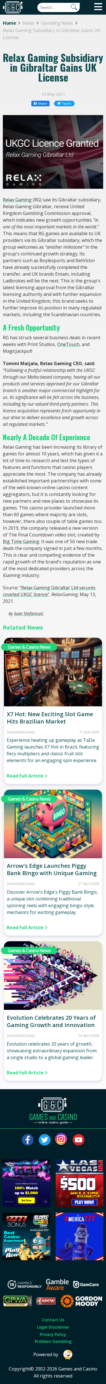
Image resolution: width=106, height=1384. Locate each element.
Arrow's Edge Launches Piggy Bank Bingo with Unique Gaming (52, 869)
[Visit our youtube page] (78, 1139)
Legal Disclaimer (53, 1327)
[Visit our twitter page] (44, 1139)
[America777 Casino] (79, 1258)
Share (42, 103)
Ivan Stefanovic (29, 613)
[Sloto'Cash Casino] (26, 1258)
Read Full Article (26, 776)
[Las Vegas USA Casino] (79, 1205)
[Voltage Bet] (26, 1205)
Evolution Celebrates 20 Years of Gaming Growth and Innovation (51, 1021)
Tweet (66, 103)
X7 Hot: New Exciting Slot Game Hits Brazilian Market (50, 717)
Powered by (45, 1354)
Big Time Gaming (21, 541)
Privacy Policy (53, 1334)
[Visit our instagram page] (61, 1139)
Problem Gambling (53, 1341)
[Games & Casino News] (53, 705)
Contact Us (53, 1319)
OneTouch (68, 344)
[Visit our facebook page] (27, 1139)
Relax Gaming (17, 200)
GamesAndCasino (21, 731)
